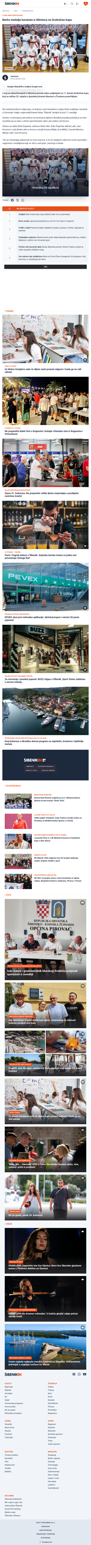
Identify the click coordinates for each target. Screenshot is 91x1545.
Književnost (10, 1465)
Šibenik (8, 1390)
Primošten (52, 1410)
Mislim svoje (10, 1512)
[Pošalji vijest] (77, 3)
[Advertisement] (45, 291)
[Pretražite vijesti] (72, 3)
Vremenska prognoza (14, 1403)
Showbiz (8, 1424)
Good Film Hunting (12, 1509)
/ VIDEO (8, 1224)
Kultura (9, 1452)
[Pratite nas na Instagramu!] (79, 1374)
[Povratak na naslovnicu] (34, 3)
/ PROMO (9, 311)
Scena (8, 1421)
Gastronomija (53, 1471)
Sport (16, 11)
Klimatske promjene (13, 1413)
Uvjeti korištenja (45, 1530)
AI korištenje (45, 1538)
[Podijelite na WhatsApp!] (22, 200)
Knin (50, 1393)
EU (6, 1397)
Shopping (52, 1455)
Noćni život (9, 1427)
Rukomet (51, 1431)
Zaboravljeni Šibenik (13, 1506)
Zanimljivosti (53, 1488)
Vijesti (8, 1383)
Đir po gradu (10, 1410)
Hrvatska (8, 1393)
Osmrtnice (30, 766)
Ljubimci (51, 1485)
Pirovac (51, 1407)
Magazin (52, 1452)
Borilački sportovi (27, 11)
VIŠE (45, 267)
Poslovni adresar (48, 770)
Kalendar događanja (46, 766)
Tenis (50, 1441)
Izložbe (8, 1468)
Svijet (7, 1400)
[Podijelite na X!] (17, 200)
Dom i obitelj (53, 1475)
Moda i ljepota (54, 1458)
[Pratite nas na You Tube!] (84, 1374)
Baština (8, 1471)
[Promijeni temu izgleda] (66, 3)
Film (6, 1462)
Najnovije (9, 1387)
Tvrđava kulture (11, 1455)
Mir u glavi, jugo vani (13, 1502)
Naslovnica (5, 11)
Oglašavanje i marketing (45, 1534)
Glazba (8, 1431)
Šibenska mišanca (12, 1515)
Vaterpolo (52, 1437)
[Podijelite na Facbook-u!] (12, 200)
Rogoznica (52, 1413)
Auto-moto (52, 1468)
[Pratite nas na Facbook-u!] (74, 1374)
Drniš (50, 1397)
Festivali (8, 1434)
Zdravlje (51, 1462)
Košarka (51, 1427)
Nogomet (52, 1424)
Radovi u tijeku (31, 770)
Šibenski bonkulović (13, 1499)
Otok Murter (53, 1403)
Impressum (45, 1526)
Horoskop (52, 1481)
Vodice (51, 1387)
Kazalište (9, 1458)
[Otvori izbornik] (86, 4)
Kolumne (9, 1496)
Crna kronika (10, 1407)
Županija (52, 1383)
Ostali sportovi (54, 1444)
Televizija (9, 1437)
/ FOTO (8, 895)
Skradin (51, 1400)
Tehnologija (53, 1465)
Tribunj (51, 1390)
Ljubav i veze (53, 1478)
